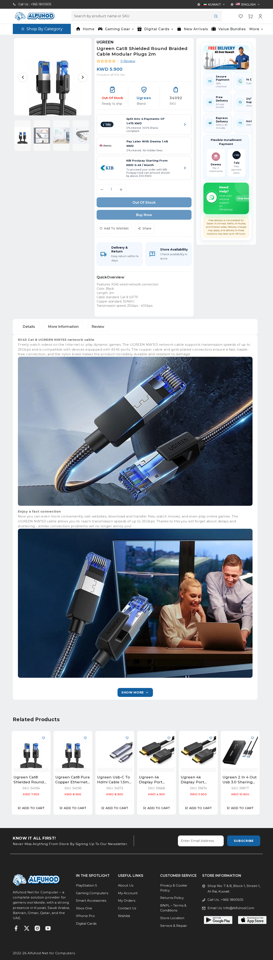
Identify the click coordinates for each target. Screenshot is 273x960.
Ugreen (105, 42)
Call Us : (34, 4)
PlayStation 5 (86, 885)
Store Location (172, 918)
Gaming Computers (92, 893)
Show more (132, 692)
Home (88, 29)
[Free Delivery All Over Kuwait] (226, 57)
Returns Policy (172, 898)
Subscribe (244, 841)
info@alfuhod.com (238, 908)
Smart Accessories (91, 900)
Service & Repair (173, 926)
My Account (128, 893)
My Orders (126, 900)
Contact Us (127, 908)
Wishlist (124, 916)
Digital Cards (86, 923)
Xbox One (84, 908)
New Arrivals (196, 29)
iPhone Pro (85, 916)
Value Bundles (232, 29)
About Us (125, 885)
